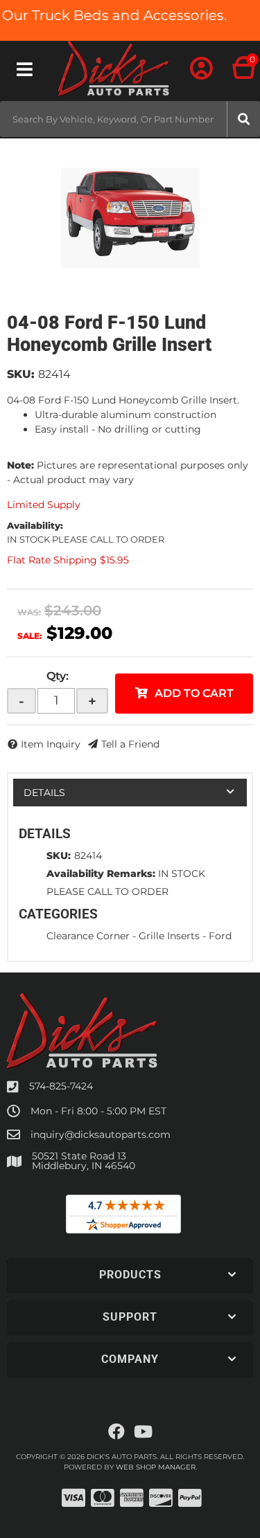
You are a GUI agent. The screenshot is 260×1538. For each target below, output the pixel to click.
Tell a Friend (130, 744)
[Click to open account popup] (201, 69)
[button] (130, 119)
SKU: (21, 374)
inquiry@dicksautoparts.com (101, 1134)
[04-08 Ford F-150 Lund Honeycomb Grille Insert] (130, 218)
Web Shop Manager (156, 1467)
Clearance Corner (88, 936)
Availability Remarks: (100, 873)
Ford (220, 936)
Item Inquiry (50, 744)
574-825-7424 (61, 1086)
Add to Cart (194, 693)
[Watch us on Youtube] (143, 1432)
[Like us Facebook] (116, 1432)
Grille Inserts (169, 936)
